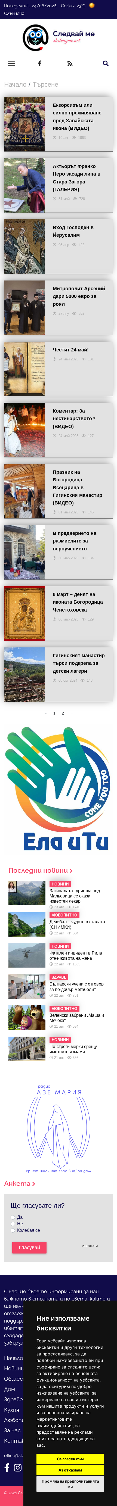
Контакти (18, 1441)
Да (20, 1217)
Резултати (90, 1246)
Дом (9, 1389)
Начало (15, 84)
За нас (12, 1430)
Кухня (11, 1410)
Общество (19, 1379)
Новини (14, 1368)
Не (20, 1223)
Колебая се (28, 1230)
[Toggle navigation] (11, 63)
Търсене (45, 84)
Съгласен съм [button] (70, 1459)
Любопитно (20, 1420)
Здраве (13, 1399)
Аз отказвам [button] (70, 1470)
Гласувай (29, 1247)
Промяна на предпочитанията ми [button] (70, 1484)
